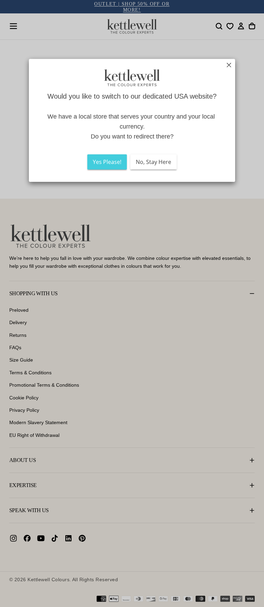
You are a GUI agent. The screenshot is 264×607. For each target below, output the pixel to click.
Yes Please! (107, 162)
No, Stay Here (153, 162)
